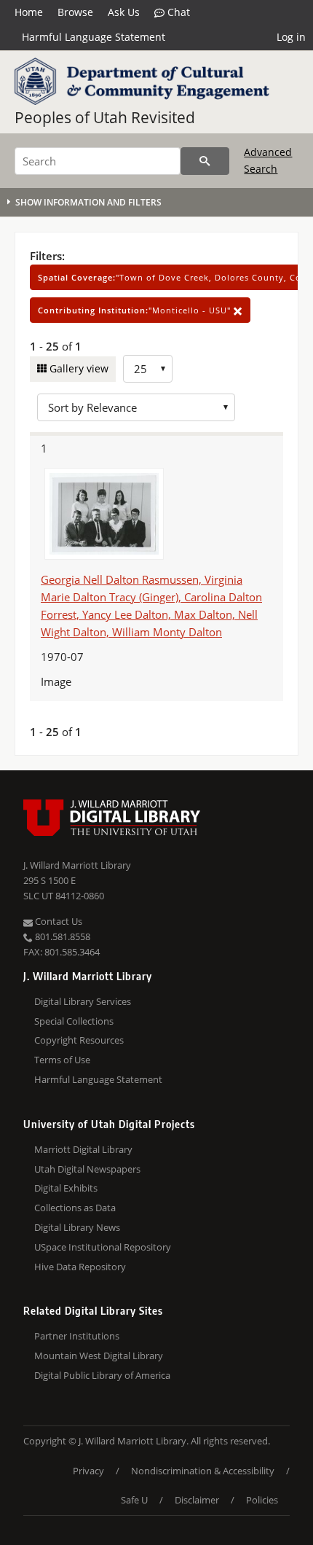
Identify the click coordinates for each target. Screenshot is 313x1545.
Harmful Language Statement (93, 37)
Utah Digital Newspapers (87, 1169)
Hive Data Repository (80, 1266)
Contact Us (57, 921)
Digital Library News (77, 1227)
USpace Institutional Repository (102, 1246)
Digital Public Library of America (102, 1375)
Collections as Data (75, 1207)
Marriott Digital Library (83, 1149)
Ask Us (124, 12)
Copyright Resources (79, 1040)
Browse (75, 12)
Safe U (134, 1499)
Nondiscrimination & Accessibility (202, 1470)
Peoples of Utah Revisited (105, 117)
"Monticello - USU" (136, 310)
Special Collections (74, 1021)
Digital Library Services (82, 1001)
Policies (262, 1499)
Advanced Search (268, 160)
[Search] (205, 161)
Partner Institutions (76, 1335)
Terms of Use (62, 1059)
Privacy (88, 1470)
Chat (177, 12)
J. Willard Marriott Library (77, 865)
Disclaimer (197, 1499)
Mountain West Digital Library (98, 1355)
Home (29, 12)
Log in (291, 37)
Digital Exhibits (66, 1187)
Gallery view (77, 368)
